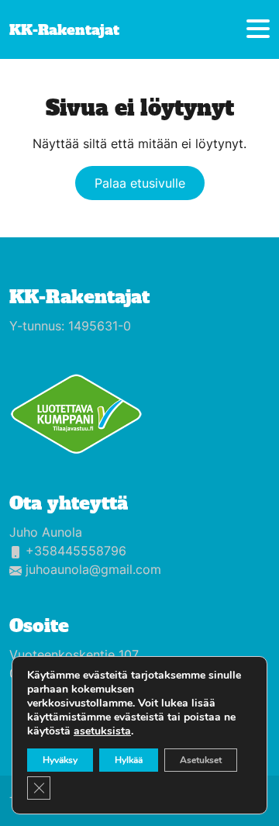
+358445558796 (76, 550)
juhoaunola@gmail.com (93, 569)
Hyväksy (60, 760)
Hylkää (129, 760)
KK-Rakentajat (79, 297)
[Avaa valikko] (258, 29)
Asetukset (201, 760)
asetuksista (102, 731)
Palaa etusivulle (140, 183)
